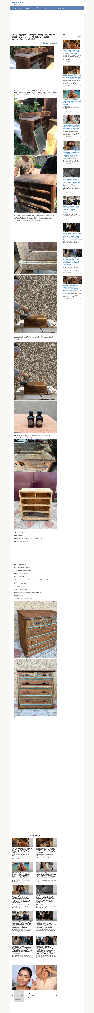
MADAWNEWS (18, 2)
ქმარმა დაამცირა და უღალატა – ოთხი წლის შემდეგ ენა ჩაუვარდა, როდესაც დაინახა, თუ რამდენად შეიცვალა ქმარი (46, 850)
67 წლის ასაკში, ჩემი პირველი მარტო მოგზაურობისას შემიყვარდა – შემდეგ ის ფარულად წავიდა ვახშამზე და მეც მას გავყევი (22, 875)
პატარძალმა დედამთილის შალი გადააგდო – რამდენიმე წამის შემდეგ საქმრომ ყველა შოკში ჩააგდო (22, 850)
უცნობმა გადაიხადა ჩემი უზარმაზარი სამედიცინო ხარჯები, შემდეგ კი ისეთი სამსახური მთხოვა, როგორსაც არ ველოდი (46, 875)
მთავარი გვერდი (17, 8)
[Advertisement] (47, 21)
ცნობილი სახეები (49, 8)
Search (64, 34)
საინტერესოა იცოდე (61, 8)
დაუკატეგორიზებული (29, 8)
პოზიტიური (40, 8)
